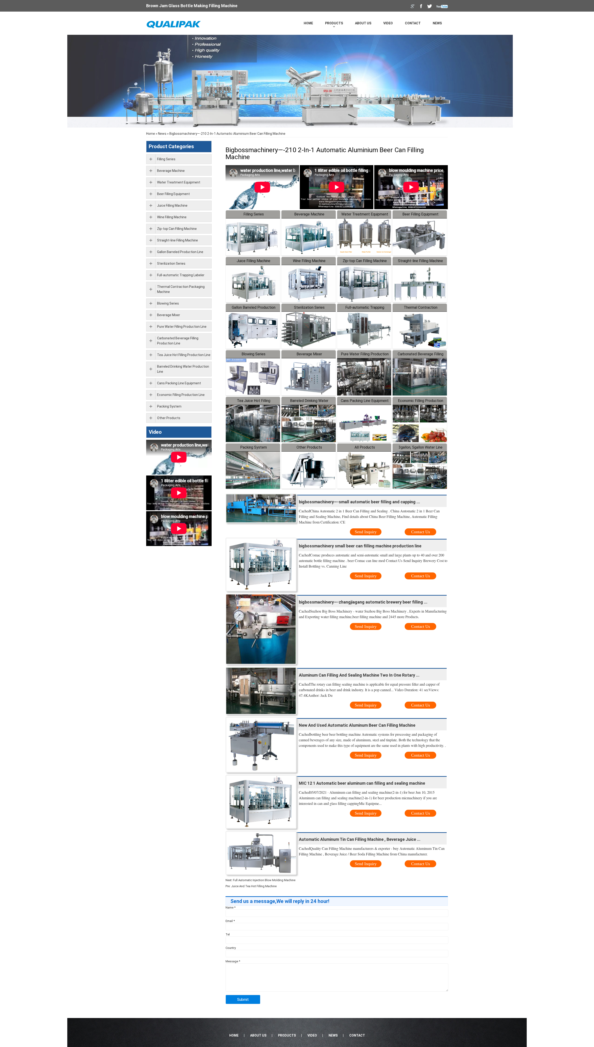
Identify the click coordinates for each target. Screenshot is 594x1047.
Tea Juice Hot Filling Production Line (183, 355)
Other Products (309, 447)
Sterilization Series (309, 307)
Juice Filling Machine (253, 261)
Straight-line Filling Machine (420, 261)
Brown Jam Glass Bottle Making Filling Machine (191, 5)
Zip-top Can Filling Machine (365, 261)
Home (308, 23)
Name (231, 907)
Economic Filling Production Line (181, 395)
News (437, 23)
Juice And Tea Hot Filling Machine (254, 886)
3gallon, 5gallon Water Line (420, 447)
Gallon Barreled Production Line (180, 252)
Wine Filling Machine (309, 261)
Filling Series (253, 214)
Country (231, 948)
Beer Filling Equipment (420, 214)
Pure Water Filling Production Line (182, 326)
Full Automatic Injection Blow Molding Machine (264, 880)
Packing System (253, 447)
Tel (228, 934)
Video (388, 23)
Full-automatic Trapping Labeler (180, 275)
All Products (365, 447)
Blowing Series (253, 354)
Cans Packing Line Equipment (365, 400)
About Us (363, 23)
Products (334, 23)
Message (233, 961)
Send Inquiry (366, 532)
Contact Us (420, 532)
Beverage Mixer (309, 354)
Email (230, 921)
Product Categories (171, 146)
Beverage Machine (309, 214)
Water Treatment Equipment (364, 214)
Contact (413, 23)
